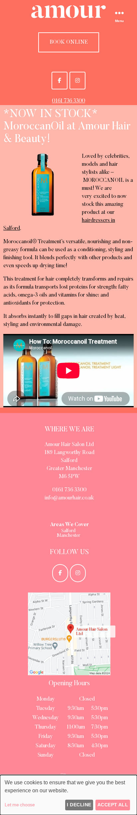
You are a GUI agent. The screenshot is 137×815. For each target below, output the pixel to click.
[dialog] (68, 795)
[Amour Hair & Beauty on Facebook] (60, 80)
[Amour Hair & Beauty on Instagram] (77, 80)
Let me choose (20, 804)
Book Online (69, 42)
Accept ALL (112, 804)
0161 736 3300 (68, 101)
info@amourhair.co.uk (69, 498)
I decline (79, 804)
